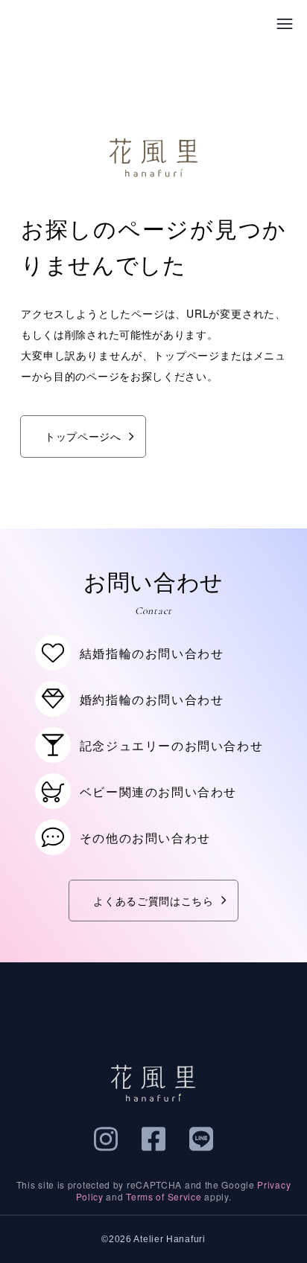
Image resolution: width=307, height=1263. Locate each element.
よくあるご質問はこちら (153, 900)
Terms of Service (163, 1196)
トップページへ (83, 436)
